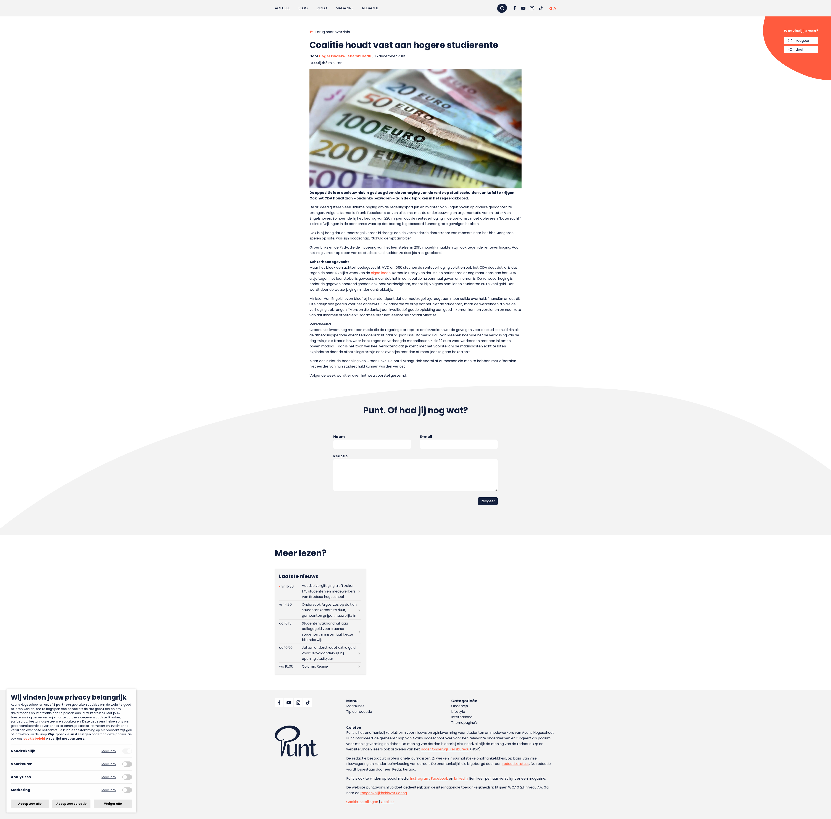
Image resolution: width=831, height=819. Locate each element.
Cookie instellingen (362, 801)
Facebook (439, 778)
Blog (303, 8)
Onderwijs (459, 705)
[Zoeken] (502, 8)
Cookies (387, 801)
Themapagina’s (464, 722)
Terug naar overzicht (333, 31)
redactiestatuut (515, 763)
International (462, 717)
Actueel (282, 8)
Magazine (344, 8)
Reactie (340, 456)
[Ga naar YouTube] (523, 8)
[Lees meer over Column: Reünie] (320, 666)
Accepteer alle (30, 804)
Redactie (370, 8)
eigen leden (381, 272)
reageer (803, 40)
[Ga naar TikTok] (540, 8)
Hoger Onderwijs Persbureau (345, 56)
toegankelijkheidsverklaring (383, 792)
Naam (339, 436)
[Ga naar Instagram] (532, 8)
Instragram (419, 778)
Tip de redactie (359, 711)
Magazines (355, 705)
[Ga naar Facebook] (514, 8)
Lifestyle (458, 711)
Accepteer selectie (71, 804)
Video (321, 8)
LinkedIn (461, 778)
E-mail (426, 436)
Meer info (108, 751)
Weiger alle (113, 804)
